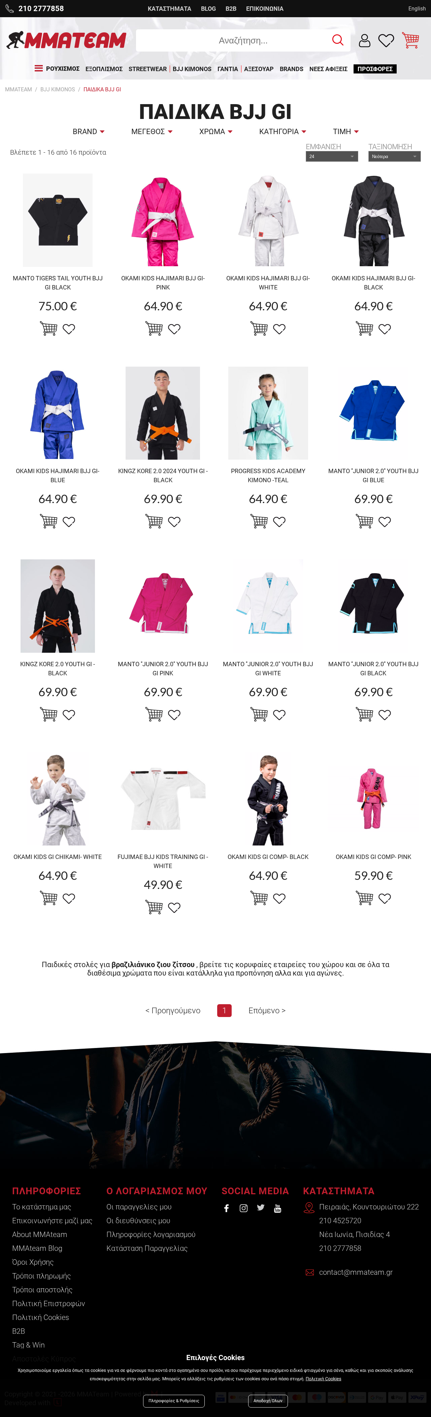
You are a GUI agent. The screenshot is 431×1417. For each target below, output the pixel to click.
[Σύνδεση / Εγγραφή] (365, 41)
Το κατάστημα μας (41, 1207)
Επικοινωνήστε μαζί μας (52, 1220)
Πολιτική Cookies (40, 1317)
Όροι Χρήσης (33, 1262)
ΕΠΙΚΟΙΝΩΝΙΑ (265, 8)
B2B (231, 8)
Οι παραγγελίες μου (139, 1207)
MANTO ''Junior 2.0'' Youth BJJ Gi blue (373, 475)
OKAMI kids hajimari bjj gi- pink (163, 283)
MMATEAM (18, 89)
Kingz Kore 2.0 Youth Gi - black (57, 668)
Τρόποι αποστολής (42, 1290)
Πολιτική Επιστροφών (48, 1303)
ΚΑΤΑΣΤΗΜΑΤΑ (169, 8)
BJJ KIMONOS (57, 89)
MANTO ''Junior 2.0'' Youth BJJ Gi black (373, 668)
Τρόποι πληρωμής (41, 1276)
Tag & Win (28, 1345)
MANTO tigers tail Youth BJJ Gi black (58, 283)
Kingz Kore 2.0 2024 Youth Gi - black (163, 475)
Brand (85, 131)
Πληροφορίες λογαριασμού (151, 1234)
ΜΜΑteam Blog (37, 1248)
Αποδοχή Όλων (268, 1401)
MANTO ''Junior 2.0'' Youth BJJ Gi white (268, 668)
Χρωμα (212, 131)
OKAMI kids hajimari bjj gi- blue (57, 475)
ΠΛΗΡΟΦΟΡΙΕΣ (46, 1191)
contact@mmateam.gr (356, 1272)
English (417, 8)
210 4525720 (340, 1220)
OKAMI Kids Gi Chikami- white (57, 856)
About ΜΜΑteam (39, 1234)
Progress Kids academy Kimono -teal (268, 475)
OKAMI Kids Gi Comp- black (268, 856)
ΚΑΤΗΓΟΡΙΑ (279, 131)
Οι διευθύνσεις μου (138, 1220)
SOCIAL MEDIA (255, 1191)
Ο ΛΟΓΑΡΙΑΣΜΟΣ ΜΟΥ (156, 1191)
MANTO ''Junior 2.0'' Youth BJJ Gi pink (163, 668)
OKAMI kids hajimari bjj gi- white (268, 283)
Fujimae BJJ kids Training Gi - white (163, 861)
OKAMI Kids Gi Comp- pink (373, 856)
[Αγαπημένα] (386, 40)
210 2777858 (340, 1248)
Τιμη (342, 131)
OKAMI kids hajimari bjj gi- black (373, 283)
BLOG (208, 8)
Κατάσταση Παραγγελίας (147, 1248)
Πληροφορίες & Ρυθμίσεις (173, 1401)
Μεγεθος (148, 131)
